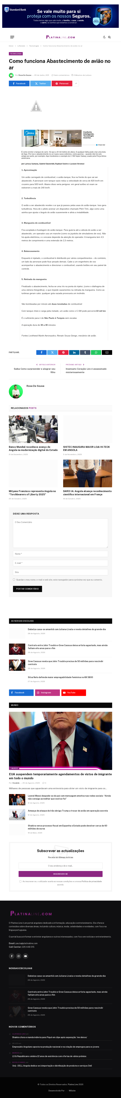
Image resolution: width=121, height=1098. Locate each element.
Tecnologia (16, 54)
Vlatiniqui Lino (19, 1034)
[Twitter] (12, 108)
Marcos (15, 1053)
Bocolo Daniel (18, 1062)
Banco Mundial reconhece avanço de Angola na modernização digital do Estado (33, 449)
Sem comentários (62, 75)
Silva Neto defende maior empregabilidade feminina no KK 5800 (60, 677)
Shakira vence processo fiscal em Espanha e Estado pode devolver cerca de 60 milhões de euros (67, 827)
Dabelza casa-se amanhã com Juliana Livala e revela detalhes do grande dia (67, 629)
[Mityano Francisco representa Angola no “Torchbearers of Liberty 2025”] (33, 473)
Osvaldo (15, 783)
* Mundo (14, 768)
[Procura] (109, 37)
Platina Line (73, 1084)
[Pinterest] (12, 124)
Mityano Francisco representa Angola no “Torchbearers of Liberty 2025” (32, 493)
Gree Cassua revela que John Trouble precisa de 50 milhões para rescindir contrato (65, 662)
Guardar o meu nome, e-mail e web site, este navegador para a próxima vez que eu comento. (59, 580)
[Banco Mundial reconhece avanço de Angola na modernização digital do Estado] (33, 429)
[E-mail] (12, 131)
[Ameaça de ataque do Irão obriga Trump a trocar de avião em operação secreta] (17, 814)
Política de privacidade (92, 881)
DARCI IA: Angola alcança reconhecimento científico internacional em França (87, 493)
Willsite (72, 1091)
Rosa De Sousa (25, 75)
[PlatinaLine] (60, 37)
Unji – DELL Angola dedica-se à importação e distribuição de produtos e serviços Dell (52, 1066)
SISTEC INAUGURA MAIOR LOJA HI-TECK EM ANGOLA (86, 449)
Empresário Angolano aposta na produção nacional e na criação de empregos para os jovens (55, 1047)
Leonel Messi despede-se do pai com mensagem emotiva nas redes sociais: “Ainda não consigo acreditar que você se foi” (69, 797)
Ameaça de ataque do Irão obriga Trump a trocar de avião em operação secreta (68, 811)
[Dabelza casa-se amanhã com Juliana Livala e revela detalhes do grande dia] (17, 633)
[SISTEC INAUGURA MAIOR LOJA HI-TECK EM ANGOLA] (87, 429)
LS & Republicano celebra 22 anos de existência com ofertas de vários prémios (49, 1056)
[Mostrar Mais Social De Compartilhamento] (76, 83)
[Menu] (12, 37)
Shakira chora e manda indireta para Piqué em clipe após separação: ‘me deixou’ (49, 1037)
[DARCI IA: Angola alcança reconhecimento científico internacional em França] (87, 473)
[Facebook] (12, 101)
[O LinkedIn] (12, 116)
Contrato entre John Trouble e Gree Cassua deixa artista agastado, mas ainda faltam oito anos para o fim (68, 646)
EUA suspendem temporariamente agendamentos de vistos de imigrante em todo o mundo (60, 776)
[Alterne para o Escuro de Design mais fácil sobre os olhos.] (104, 37)
